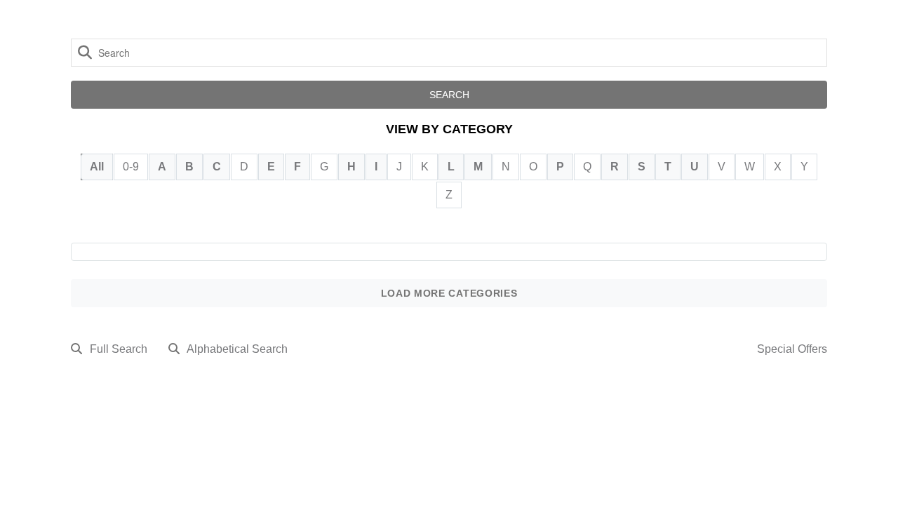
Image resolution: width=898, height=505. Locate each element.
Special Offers (792, 349)
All (97, 167)
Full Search (118, 349)
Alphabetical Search (237, 349)
